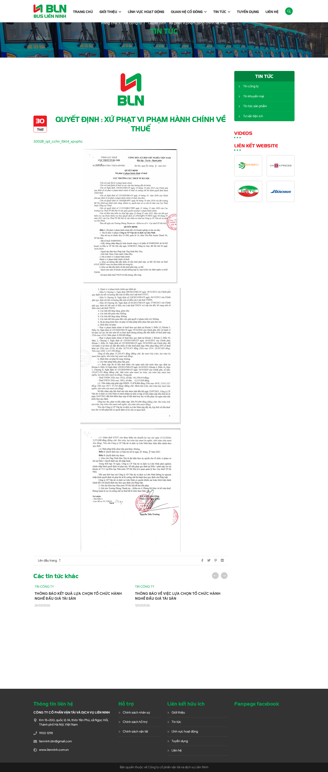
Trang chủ (83, 11)
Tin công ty (251, 86)
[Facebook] (202, 560)
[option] (80, 596)
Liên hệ (272, 11)
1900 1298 (46, 733)
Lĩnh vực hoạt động (146, 11)
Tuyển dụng (248, 11)
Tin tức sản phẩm (255, 106)
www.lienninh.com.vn (54, 750)
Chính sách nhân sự (136, 712)
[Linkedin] (222, 560)
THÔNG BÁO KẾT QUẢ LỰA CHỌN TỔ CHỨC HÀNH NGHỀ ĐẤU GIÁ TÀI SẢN (78, 596)
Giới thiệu (108, 11)
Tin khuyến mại (253, 96)
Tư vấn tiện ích (253, 116)
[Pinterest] (215, 560)
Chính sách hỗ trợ (135, 722)
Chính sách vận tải (135, 731)
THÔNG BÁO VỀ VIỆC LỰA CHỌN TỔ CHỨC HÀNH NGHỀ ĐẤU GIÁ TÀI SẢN (177, 596)
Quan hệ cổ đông (187, 11)
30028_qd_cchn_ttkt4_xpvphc (58, 141)
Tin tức (219, 11)
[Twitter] (208, 560)
